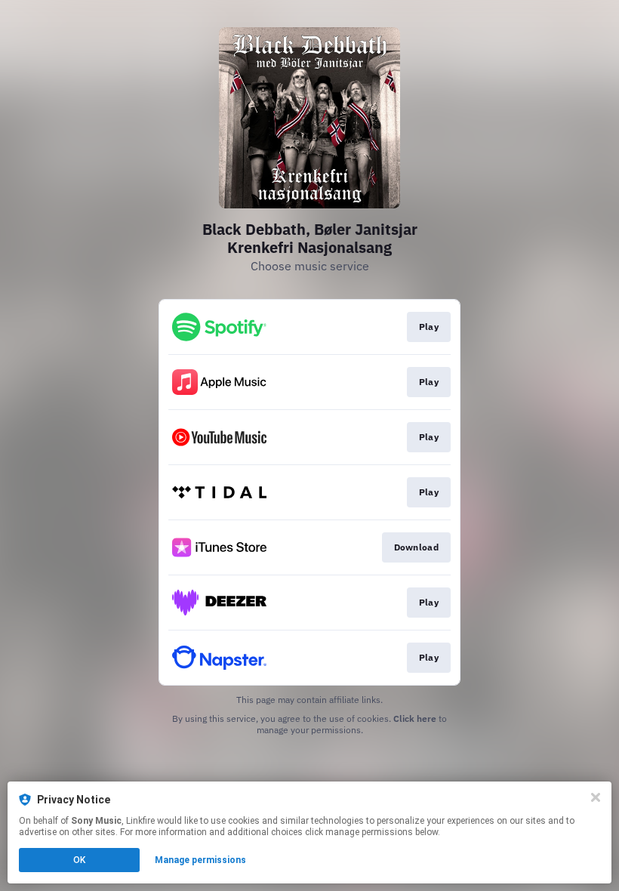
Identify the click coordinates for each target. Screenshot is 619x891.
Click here (414, 718)
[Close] (596, 797)
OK (79, 860)
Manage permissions (200, 860)
